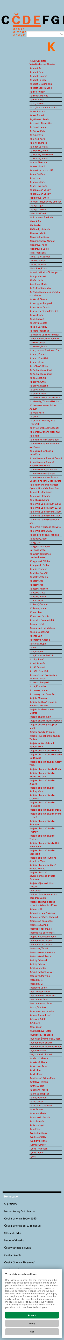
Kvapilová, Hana (38, 1141)
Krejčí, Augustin (38, 968)
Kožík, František (38, 686)
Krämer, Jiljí (36, 909)
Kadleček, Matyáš (39, 96)
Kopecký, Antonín (39, 577)
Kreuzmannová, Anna (41, 1003)
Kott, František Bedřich (42, 655)
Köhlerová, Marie (38, 346)
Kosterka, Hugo (38, 644)
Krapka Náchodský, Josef (43, 937)
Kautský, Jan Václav (40, 190)
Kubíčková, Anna (38, 1066)
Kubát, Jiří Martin (39, 1058)
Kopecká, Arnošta (39, 573)
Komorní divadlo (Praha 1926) (45, 516)
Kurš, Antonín (37, 1121)
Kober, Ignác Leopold (41, 303)
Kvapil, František (38, 1133)
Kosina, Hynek (37, 624)
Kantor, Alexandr (38, 162)
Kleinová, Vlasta (38, 233)
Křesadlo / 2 (36, 984)
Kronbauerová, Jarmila (42, 1011)
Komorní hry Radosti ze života (45, 527)
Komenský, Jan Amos (41, 492)
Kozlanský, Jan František (43, 694)
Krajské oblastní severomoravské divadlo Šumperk (42, 876)
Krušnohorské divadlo (41, 1043)
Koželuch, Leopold (39, 682)
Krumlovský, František (41, 1035)
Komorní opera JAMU (41, 531)
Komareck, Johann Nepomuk (45, 432)
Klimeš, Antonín (38, 264)
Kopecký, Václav (38, 596)
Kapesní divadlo (38, 166)
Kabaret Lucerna (38, 76)
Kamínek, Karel (37, 139)
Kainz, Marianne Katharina (44, 107)
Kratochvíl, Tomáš (39, 948)
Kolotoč (34, 417)
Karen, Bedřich (37, 174)
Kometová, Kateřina (40, 496)
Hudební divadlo (14, 1240)
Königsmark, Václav (40, 561)
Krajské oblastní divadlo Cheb (45, 769)
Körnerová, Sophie (39, 616)
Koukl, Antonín (37, 663)
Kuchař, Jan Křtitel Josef (42, 1078)
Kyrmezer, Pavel (38, 1145)
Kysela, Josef (37, 1153)
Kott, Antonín (37, 651)
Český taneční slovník (17, 1247)
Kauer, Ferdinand (38, 186)
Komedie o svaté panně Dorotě (46, 458)
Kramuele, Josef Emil (41, 929)
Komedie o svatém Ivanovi (43, 469)
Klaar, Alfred (36, 221)
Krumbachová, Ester (40, 1031)
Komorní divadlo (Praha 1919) (45, 512)
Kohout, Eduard (38, 354)
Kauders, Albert (38, 182)
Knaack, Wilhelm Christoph (44, 272)
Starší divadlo (12, 1233)
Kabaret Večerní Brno (41, 88)
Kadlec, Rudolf (37, 92)
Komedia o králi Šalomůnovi (44, 440)
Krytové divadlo (38, 1050)
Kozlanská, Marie (38, 690)
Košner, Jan (36, 636)
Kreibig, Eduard (38, 964)
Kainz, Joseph (37, 103)
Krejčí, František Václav (42, 972)
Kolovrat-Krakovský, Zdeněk (44, 428)
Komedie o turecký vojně (42, 473)
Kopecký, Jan (37, 581)
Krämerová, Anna (39, 925)
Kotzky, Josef (37, 659)
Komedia (34, 436)
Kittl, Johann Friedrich (41, 217)
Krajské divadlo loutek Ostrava (46, 721)
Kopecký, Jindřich (39, 589)
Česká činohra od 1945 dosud (22, 1225)
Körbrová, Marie (38, 608)
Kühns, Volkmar (38, 1098)
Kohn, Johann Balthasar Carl (45, 350)
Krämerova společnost (41, 921)
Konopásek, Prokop (40, 565)
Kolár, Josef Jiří (38, 378)
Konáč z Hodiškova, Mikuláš (44, 535)
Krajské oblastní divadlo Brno (45, 750)
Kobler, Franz (36, 315)
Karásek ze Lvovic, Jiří (41, 170)
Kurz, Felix (35, 1129)
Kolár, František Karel (41, 370)
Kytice (33, 1156)
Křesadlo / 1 (36, 980)
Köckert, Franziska (39, 331)
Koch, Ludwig (37, 319)
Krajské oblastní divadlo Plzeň (45, 810)
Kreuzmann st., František (43, 995)
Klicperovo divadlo (39, 249)
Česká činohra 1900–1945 (20, 1218)
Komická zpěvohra (39, 500)
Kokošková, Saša (39, 366)
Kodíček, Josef (37, 342)
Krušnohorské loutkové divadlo (46, 1047)
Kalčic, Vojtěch (37, 131)
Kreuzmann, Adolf (39, 999)
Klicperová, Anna (38, 245)
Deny (32, 1323)
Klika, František (38, 253)
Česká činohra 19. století (19, 1262)
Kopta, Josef (36, 600)
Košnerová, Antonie (40, 640)
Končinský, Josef (38, 539)
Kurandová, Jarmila (40, 1117)
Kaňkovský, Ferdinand (41, 154)
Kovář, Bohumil (37, 667)
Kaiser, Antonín (37, 111)
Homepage (11, 1196)
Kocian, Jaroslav (38, 327)
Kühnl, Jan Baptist (39, 1094)
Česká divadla (13, 1255)
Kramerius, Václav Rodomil (44, 917)
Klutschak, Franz (38, 268)
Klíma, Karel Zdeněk (40, 257)
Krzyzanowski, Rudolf (41, 1054)
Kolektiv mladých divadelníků (45, 397)
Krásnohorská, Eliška (41, 940)
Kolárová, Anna (38, 382)
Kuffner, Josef (37, 1086)
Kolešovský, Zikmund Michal (44, 401)
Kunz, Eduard (37, 1109)
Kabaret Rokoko (38, 80)
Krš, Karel (35, 1023)
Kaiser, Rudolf (37, 115)
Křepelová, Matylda (40, 976)
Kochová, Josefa (38, 323)
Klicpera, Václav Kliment (42, 241)
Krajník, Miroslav (38, 698)
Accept (32, 1315)
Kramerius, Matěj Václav (42, 913)
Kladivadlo (35, 225)
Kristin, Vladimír (38, 1007)
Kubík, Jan (35, 1070)
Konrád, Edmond (38, 569)
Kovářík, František (39, 671)
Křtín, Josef (36, 1027)
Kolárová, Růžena (39, 386)
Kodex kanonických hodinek (44, 339)
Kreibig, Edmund (38, 960)
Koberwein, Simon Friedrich (44, 311)
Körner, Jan (36, 612)
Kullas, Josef (36, 1101)
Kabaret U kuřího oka (41, 84)
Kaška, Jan (35, 178)
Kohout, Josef (37, 362)
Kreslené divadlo (38, 988)
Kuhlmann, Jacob (39, 1090)
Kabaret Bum (37, 72)
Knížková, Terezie (38, 299)
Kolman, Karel (37, 413)
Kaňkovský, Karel (38, 158)
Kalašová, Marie (38, 127)
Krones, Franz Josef (40, 1015)
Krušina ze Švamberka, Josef (45, 1039)
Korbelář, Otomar (39, 604)
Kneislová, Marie (38, 284)
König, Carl (35, 543)
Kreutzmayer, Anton (40, 992)
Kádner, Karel (37, 100)
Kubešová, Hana (38, 1062)
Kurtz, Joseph (37, 1125)
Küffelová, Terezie (39, 1082)
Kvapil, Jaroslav (38, 1137)
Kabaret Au (35, 68)
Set (32, 1331)
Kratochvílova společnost (43, 952)
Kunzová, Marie (38, 1113)
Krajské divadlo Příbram (42, 732)
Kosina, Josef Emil (39, 632)
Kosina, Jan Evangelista (42, 628)
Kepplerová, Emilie (39, 198)
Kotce (33, 648)
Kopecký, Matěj (37, 593)
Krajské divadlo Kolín (40, 717)
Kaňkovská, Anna (39, 151)
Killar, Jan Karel (38, 213)
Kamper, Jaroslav (39, 147)
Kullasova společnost (41, 1105)
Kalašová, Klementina (41, 123)
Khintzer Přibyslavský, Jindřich (45, 202)
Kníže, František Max (40, 288)
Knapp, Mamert (38, 276)
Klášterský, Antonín (40, 229)
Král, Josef (35, 890)
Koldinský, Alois (38, 393)
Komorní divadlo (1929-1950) (45, 504)
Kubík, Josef (36, 1074)
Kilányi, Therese (38, 209)
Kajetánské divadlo (39, 119)
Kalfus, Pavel (36, 135)
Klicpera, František (39, 237)
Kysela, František (38, 1149)
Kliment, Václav (38, 260)
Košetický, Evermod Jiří (42, 620)
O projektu (10, 1204)
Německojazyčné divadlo (19, 1211)
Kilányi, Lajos (36, 206)
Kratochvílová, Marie (40, 956)
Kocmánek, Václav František (44, 335)
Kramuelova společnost (42, 933)
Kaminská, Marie (38, 143)
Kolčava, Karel (37, 390)
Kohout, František (39, 358)
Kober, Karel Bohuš (39, 307)
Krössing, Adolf (38, 1019)
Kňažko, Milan (37, 280)
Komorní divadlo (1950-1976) (45, 508)
